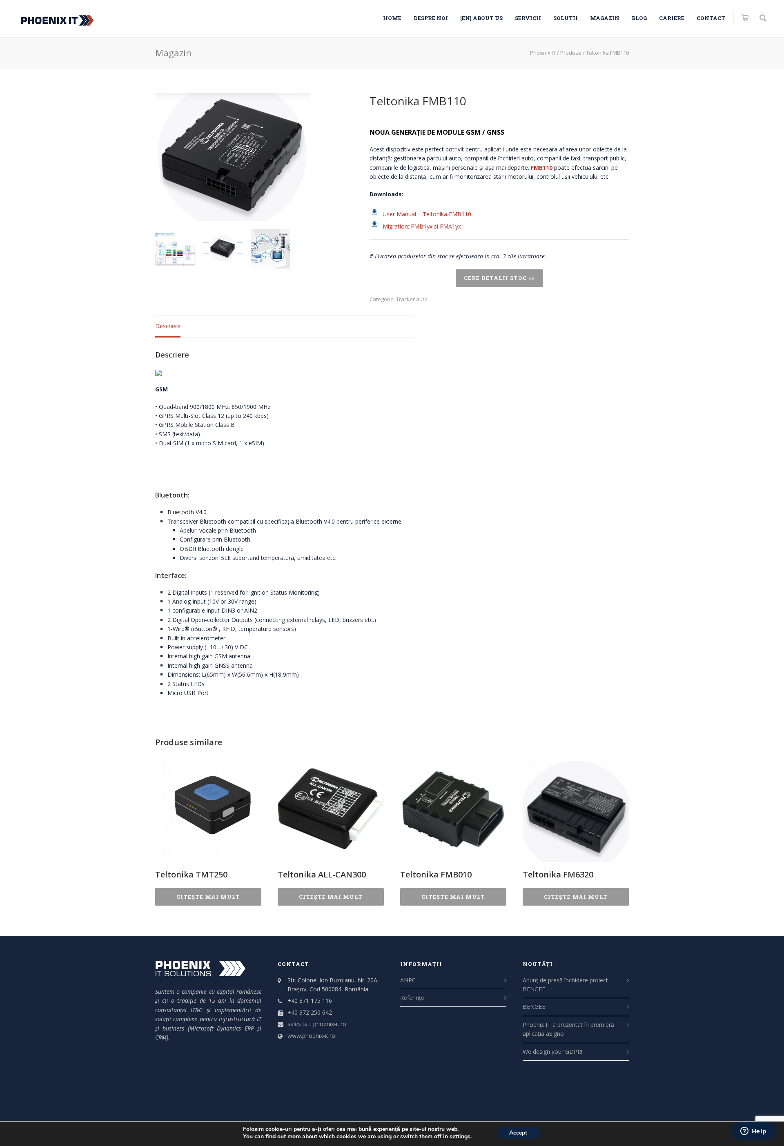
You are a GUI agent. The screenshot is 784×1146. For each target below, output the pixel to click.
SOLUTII (565, 18)
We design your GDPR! (552, 1051)
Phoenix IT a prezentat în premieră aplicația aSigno (568, 1029)
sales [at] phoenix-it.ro (316, 1024)
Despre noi (431, 18)
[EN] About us (481, 18)
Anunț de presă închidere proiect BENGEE (565, 984)
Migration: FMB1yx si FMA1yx (422, 226)
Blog (639, 18)
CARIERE (671, 18)
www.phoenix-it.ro (311, 1035)
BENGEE (534, 1007)
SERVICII (528, 18)
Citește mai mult (208, 896)
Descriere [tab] (167, 326)
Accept (518, 1133)
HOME (392, 18)
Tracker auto (412, 299)
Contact (711, 18)
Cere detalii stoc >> (499, 278)
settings (460, 1136)
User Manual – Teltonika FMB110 (427, 214)
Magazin (604, 18)
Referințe (412, 998)
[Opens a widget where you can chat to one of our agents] (753, 1132)
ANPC (408, 980)
